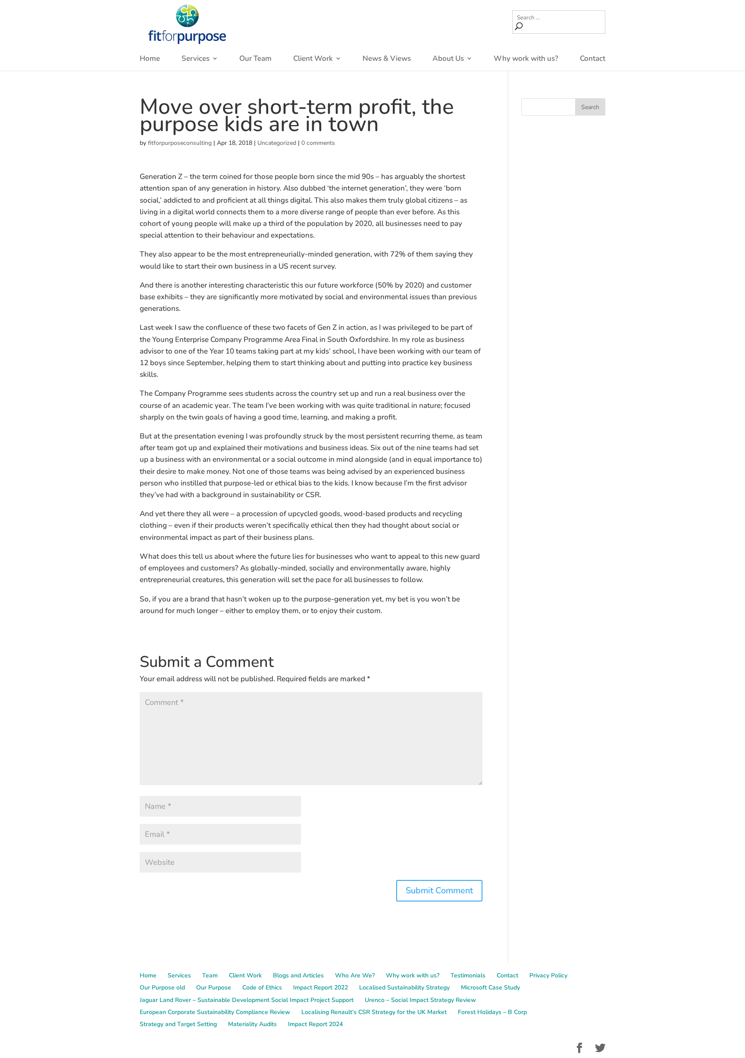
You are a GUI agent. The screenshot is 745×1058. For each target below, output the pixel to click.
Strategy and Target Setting (178, 1024)
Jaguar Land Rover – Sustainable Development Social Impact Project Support (247, 1000)
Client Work (313, 59)
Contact (592, 59)
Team (210, 975)
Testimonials (468, 975)
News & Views (387, 59)
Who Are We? (355, 975)
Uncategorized (276, 143)
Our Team (255, 59)
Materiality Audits (252, 1024)
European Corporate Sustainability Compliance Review (215, 1012)
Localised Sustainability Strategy (404, 987)
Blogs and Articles (298, 975)
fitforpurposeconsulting (180, 143)
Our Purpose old (162, 987)
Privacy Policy (548, 975)
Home (150, 59)
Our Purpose (213, 987)
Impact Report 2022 (320, 987)
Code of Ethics (262, 987)
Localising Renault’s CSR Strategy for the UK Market (374, 1012)
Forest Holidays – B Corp (492, 1012)
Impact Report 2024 (315, 1024)
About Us (448, 59)
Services (196, 59)
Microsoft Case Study (490, 987)
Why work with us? (526, 59)
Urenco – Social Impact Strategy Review (420, 1000)
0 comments (318, 143)
